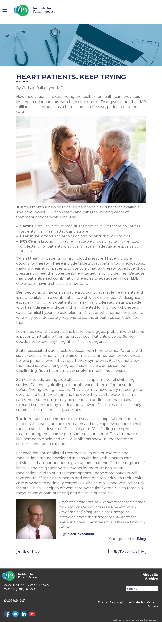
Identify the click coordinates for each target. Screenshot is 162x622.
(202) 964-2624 (16, 601)
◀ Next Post (30, 551)
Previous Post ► (127, 551)
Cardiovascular (81, 534)
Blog (141, 538)
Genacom (153, 620)
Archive (151, 578)
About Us (150, 575)
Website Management (124, 620)
